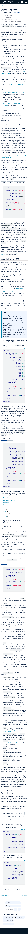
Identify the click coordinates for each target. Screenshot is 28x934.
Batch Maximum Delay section (15, 555)
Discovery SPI (7, 301)
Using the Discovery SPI (6, 17)
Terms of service (7, 931)
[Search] (22, 2)
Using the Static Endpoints (7, 15)
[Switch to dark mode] (18, 2)
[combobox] (22, 2)
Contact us (21, 931)
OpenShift (5, 505)
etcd (4, 509)
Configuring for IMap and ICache (21, 896)
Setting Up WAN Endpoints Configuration (13, 92)
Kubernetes (6, 502)
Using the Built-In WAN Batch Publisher (9, 19)
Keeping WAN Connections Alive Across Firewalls (11, 21)
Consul (5, 511)
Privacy (14, 931)
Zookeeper (6, 514)
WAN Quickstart (5, 895)
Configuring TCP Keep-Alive (10, 888)
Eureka (5, 507)
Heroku (5, 516)
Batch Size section (20, 551)
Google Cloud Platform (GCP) (10, 500)
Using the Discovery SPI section (13, 743)
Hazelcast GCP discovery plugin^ (13, 292)
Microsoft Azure (7, 498)
